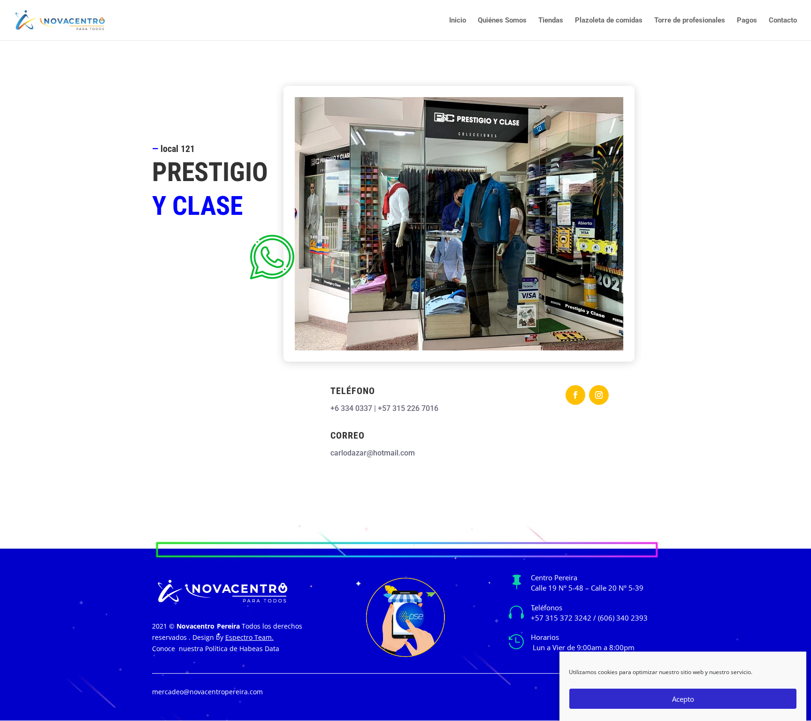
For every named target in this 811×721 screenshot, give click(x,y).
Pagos (747, 20)
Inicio (457, 20)
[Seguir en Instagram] (599, 395)
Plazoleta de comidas (609, 20)
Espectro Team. (249, 637)
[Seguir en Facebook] (575, 395)
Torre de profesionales (689, 20)
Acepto (683, 699)
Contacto (783, 20)
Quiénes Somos (502, 20)
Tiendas (550, 20)
